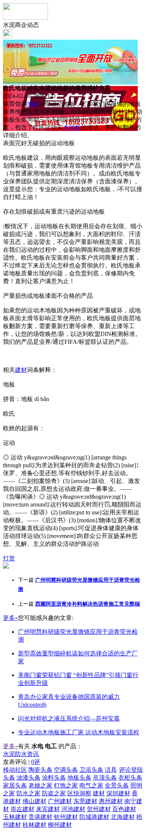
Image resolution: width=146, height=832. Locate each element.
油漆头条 (28, 777)
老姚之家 (40, 785)
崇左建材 (22, 809)
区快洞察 (79, 793)
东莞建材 (85, 801)
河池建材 (73, 809)
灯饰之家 (66, 785)
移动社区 (15, 770)
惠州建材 (111, 801)
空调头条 (66, 770)
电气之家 (91, 785)
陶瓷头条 (40, 770)
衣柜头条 (130, 777)
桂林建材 (34, 825)
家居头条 (15, 785)
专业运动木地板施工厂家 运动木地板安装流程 (78, 732)
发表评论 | (21, 762)
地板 (33, 104)
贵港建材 (40, 817)
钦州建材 (66, 817)
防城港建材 (94, 817)
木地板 (72, 127)
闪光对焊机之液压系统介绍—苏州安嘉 (69, 718)
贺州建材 (99, 809)
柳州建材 (60, 825)
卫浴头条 (91, 770)
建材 (21, 370)
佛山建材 (34, 801)
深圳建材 (118, 793)
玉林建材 (15, 817)
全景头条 (117, 785)
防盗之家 (54, 793)
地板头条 (79, 777)
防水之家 (28, 793)
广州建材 (60, 801)
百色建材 (124, 809)
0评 (35, 762)
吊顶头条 (105, 777)
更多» (10, 618)
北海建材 (123, 817)
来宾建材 (48, 809)
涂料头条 (54, 777)
